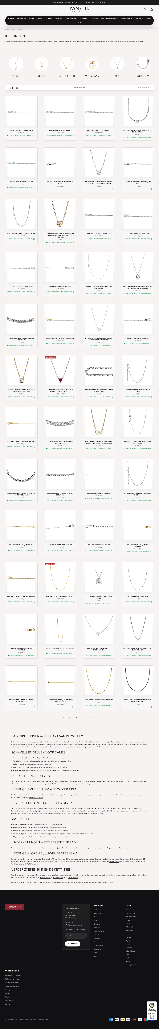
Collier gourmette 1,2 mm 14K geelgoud (60, 338)
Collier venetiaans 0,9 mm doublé (21, 545)
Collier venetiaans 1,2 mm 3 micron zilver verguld (21, 700)
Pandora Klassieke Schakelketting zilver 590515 (99, 287)
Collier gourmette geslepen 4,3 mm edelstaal (60, 494)
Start (7, 30)
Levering (8, 993)
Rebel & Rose (130, 951)
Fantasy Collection (78, 42)
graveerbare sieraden (36, 797)
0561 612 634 (114, 862)
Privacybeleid (9, 990)
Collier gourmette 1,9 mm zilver (21, 130)
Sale (79, 22)
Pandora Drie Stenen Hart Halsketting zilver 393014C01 (137, 649)
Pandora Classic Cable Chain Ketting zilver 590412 (137, 442)
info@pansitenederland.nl (73, 925)
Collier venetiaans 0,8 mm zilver (60, 545)
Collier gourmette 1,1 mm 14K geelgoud (21, 596)
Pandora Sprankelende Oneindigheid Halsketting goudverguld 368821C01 (98, 442)
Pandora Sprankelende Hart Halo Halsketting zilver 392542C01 (60, 390)
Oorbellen (94, 18)
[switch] (152, 1017)
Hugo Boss (129, 930)
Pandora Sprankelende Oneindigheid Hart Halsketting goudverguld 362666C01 (60, 235)
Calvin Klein (129, 927)
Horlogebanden (71, 18)
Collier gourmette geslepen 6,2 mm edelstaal (21, 339)
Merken (11, 18)
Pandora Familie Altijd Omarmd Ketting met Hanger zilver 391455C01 (137, 287)
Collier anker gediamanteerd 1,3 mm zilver (60, 182)
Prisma (128, 944)
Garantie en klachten (12, 983)
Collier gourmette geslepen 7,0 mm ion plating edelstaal (21, 494)
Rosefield (129, 948)
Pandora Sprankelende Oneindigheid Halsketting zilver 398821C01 (98, 339)
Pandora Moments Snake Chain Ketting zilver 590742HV (137, 131)
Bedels (31, 18)
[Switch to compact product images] (17, 87)
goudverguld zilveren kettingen (104, 875)
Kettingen (48, 18)
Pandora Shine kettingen (73, 882)
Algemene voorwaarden (13, 975)
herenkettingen (58, 877)
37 (89, 718)
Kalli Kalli (129, 937)
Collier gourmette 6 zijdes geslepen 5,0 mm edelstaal (99, 390)
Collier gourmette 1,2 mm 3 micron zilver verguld (60, 700)
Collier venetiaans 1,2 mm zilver (60, 286)
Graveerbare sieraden (109, 18)
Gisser (128, 961)
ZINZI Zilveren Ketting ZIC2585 (137, 596)
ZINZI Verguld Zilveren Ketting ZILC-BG (60, 648)
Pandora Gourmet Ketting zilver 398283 (138, 390)
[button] (34, 135)
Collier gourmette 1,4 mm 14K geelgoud (21, 441)
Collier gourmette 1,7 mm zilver (21, 182)
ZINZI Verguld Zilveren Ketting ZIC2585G (99, 700)
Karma (128, 934)
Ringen (39, 18)
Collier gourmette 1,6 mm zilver (60, 130)
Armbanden (21, 18)
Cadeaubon (139, 18)
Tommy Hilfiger (131, 917)
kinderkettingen (73, 877)
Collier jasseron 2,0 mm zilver (138, 338)
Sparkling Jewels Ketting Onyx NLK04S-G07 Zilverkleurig (138, 700)
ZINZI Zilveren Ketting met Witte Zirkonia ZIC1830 (98, 649)
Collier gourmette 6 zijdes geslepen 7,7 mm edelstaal (60, 442)
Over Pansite (9, 1001)
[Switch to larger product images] (9, 87)
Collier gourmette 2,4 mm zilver (99, 130)
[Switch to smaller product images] (13, 87)
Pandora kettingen (39, 882)
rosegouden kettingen (125, 875)
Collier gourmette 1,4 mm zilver (98, 233)
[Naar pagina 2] (95, 717)
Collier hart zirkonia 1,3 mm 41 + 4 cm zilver (99, 597)
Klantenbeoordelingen (12, 986)
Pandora (50, 42)
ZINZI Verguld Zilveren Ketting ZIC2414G (60, 596)
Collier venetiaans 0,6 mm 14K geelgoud (137, 545)
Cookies (7, 997)
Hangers (83, 18)
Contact (7, 1004)
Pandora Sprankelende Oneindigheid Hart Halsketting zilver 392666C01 (98, 182)
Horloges (58, 18)
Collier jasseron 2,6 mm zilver (99, 545)
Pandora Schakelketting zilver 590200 (21, 233)
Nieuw (148, 18)
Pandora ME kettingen (93, 882)
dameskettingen (45, 877)
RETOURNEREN (15, 907)
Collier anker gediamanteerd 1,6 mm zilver (137, 182)
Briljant (128, 924)
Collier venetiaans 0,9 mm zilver (99, 493)
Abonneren (72, 944)
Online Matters (43, 1019)
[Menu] (155, 1002)
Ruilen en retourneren (12, 979)
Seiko (127, 955)
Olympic (128, 941)
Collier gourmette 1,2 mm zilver (137, 233)
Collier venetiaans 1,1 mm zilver (21, 286)
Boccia (128, 920)
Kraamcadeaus (126, 18)
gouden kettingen (88, 875)
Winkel (13, 30)
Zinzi (55, 42)
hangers (136, 795)
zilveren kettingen (75, 875)
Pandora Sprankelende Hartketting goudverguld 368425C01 (21, 390)
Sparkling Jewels (63, 42)
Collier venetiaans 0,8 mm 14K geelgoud (21, 649)
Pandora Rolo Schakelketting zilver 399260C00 (137, 494)
